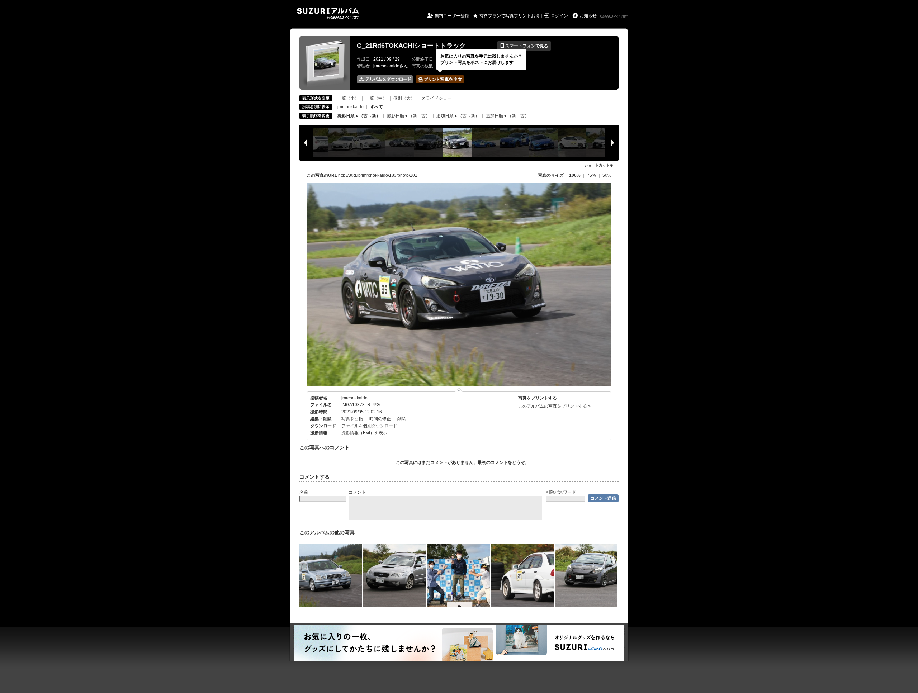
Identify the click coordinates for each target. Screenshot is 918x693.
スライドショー (436, 98)
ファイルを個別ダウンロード (369, 425)
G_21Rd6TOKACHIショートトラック (411, 45)
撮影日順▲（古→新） (358, 115)
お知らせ (588, 15)
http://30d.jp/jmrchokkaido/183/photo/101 (377, 175)
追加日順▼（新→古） (507, 115)
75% (592, 175)
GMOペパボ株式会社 (614, 16)
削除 (401, 418)
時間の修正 (380, 418)
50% (606, 175)
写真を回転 (352, 418)
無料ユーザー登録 (452, 15)
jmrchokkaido (350, 106)
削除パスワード (561, 492)
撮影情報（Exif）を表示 (364, 432)
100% (575, 175)
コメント (357, 492)
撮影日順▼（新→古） (408, 115)
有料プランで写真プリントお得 (509, 15)
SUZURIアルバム (327, 13)
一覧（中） (376, 98)
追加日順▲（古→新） (457, 115)
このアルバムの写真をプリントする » (554, 406)
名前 (303, 492)
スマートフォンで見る (524, 46)
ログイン (559, 15)
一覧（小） (348, 98)
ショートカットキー (601, 165)
